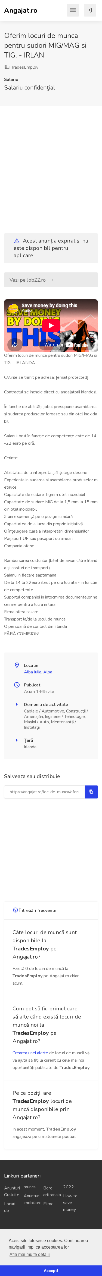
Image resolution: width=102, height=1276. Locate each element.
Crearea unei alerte (30, 1053)
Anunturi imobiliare (31, 1199)
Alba (47, 672)
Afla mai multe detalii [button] (30, 1254)
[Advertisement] (51, 165)
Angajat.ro (20, 10)
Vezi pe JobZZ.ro (28, 280)
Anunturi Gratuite (11, 1191)
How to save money (70, 1203)
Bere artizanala (50, 1191)
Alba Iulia (32, 672)
